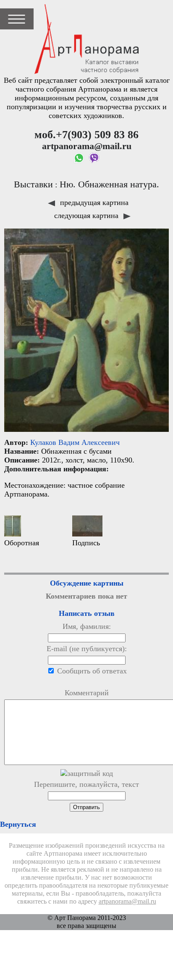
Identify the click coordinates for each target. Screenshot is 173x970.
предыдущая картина (93, 202)
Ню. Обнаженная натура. (109, 184)
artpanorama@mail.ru (127, 901)
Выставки (33, 184)
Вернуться (18, 824)
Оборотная (21, 543)
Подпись (86, 543)
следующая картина (87, 215)
